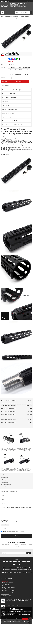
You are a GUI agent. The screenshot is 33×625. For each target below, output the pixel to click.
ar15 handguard (4, 482)
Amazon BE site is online (12, 605)
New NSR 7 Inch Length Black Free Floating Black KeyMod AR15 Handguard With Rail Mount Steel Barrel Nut (8, 449)
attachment (5, 524)
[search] (31, 12)
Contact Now (18, 81)
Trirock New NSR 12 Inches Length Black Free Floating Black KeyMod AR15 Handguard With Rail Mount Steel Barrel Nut (24, 469)
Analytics (14, 621)
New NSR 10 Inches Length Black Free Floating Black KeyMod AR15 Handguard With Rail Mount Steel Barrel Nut (8, 469)
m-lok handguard (4, 486)
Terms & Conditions (20, 531)
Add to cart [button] (4, 81)
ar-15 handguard (4, 477)
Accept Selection (16, 619)
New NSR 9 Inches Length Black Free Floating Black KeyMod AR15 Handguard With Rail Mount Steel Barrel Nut (24, 449)
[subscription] (28, 553)
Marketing (27, 621)
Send (16, 536)
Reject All (8, 619)
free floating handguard (6, 484)
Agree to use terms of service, (13, 531)
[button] (30, 81)
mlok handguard (4, 479)
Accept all (25, 619)
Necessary (7, 621)
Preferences (20, 621)
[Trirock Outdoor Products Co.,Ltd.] (4, 6)
